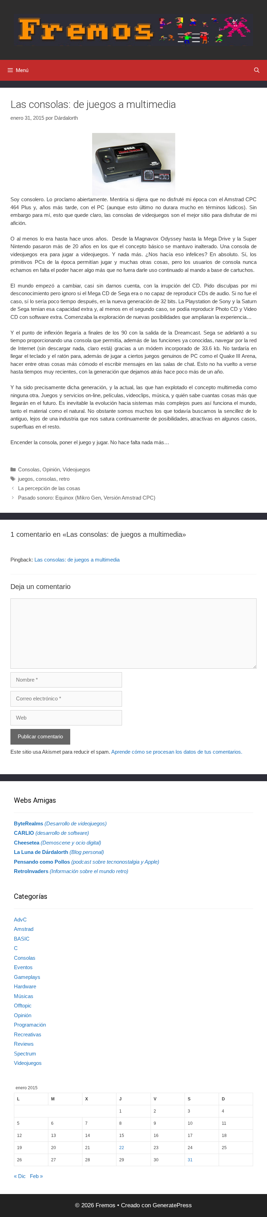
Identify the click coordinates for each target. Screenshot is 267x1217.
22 (121, 1147)
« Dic (20, 1176)
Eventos (23, 967)
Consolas (29, 469)
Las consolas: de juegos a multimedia (77, 560)
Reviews (24, 1044)
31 (190, 1159)
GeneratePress (172, 1205)
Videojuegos (76, 469)
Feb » (36, 1176)
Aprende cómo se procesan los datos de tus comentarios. (176, 752)
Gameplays (27, 977)
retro (64, 479)
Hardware (25, 986)
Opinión (51, 469)
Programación (30, 1025)
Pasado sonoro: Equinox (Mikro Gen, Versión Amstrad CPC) (86, 498)
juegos (25, 479)
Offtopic (23, 1005)
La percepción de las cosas (49, 488)
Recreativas (27, 1034)
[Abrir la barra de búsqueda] (256, 70)
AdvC (20, 919)
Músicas (23, 996)
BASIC (22, 939)
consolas (46, 479)
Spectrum (25, 1054)
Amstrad (23, 929)
